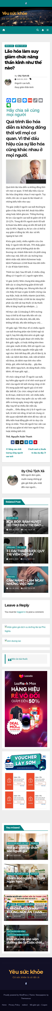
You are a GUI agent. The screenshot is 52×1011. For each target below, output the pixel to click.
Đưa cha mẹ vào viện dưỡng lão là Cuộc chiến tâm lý (25, 942)
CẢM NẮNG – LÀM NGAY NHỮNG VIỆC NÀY (25, 582)
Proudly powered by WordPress (16, 995)
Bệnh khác (9, 46)
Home (4, 1005)
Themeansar (26, 998)
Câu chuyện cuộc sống (16, 931)
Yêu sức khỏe (14, 13)
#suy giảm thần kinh (24, 87)
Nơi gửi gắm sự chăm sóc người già (23, 849)
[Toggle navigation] (47, 30)
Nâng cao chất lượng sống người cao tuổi (14, 453)
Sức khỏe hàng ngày (26, 904)
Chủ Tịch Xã (23, 76)
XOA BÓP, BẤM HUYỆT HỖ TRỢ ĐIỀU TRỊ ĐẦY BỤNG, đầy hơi (23, 525)
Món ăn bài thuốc (19, 659)
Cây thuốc (21, 547)
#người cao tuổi (22, 83)
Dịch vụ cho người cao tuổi (17, 843)
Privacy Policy (14, 1005)
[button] (38, 30)
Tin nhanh (34, 843)
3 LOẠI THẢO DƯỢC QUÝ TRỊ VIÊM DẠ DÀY (25, 552)
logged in (21, 612)
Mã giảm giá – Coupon (38, 1005)
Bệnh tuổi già (21, 46)
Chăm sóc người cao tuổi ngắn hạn (26, 879)
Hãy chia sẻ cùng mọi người (23, 112)
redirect (25, 1005)
